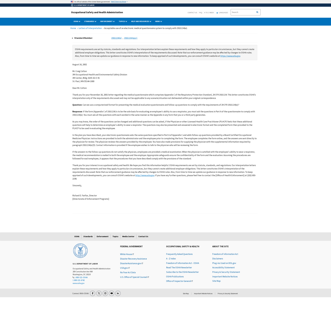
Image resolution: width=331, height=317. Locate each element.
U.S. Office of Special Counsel (133, 277)
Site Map (216, 281)
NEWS (157, 21)
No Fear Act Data (128, 272)
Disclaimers (217, 258)
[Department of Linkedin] (118, 293)
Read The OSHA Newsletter (179, 267)
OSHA (76, 21)
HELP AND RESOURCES (140, 21)
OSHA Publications (175, 276)
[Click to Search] (257, 12)
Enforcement (106, 21)
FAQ (200, 12)
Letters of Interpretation (90, 28)
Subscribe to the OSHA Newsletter (182, 272)
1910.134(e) (116, 38)
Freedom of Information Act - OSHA (182, 263)
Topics (122, 21)
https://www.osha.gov (230, 56)
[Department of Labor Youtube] (111, 293)
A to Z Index (209, 12)
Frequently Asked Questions (179, 254)
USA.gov (124, 267)
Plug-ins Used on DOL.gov (224, 263)
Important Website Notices (225, 276)
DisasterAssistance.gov (130, 263)
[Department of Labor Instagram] (105, 293)
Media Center (128, 236)
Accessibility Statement (223, 267)
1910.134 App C (130, 38)
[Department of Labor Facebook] (92, 293)
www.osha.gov (78, 283)
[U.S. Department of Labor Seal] (80, 250)
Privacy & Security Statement (226, 272)
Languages (223, 12)
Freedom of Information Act (225, 254)
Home (73, 28)
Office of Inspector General (178, 281)
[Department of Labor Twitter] (99, 293)
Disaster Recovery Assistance (133, 258)
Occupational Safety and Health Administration (97, 12)
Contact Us (192, 12)
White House (126, 254)
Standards (89, 21)
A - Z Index (171, 258)
